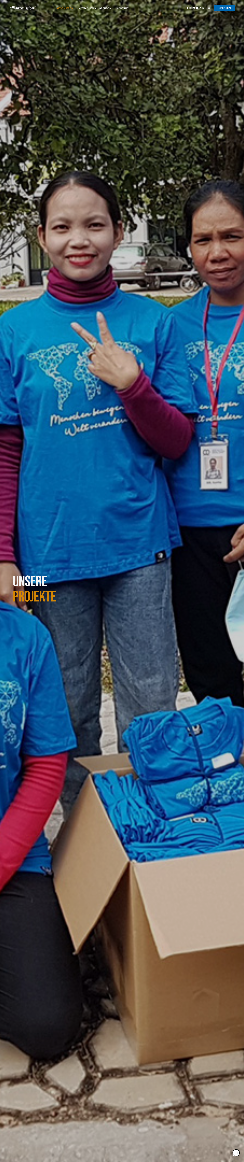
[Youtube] (196, 8)
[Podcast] (203, 8)
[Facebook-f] (187, 8)
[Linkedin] (193, 8)
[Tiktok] (200, 8)
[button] (66, 8)
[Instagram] (190, 8)
